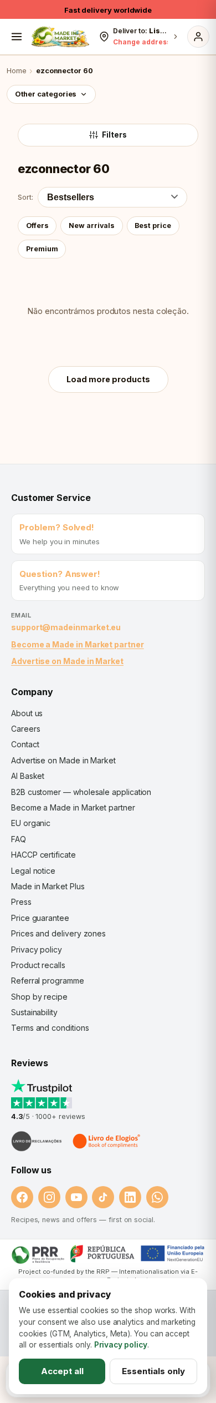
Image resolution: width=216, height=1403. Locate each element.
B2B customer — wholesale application (81, 792)
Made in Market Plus (48, 886)
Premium (42, 249)
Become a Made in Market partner (77, 644)
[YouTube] (76, 1197)
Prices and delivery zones (58, 933)
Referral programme (47, 980)
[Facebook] (22, 1197)
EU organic (30, 823)
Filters (114, 134)
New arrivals (92, 225)
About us (27, 713)
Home (17, 71)
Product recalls (38, 965)
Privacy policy (36, 949)
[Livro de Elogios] (107, 1141)
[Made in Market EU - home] (60, 36)
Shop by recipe (39, 996)
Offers (37, 225)
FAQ (18, 839)
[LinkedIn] (130, 1197)
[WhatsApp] (157, 1197)
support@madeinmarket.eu (66, 627)
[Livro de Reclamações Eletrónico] (36, 1141)
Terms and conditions (50, 1027)
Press (21, 901)
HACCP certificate (43, 854)
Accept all (62, 1371)
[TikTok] (103, 1197)
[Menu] (17, 37)
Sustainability (34, 1012)
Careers (25, 728)
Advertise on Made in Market (67, 661)
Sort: (25, 197)
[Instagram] (49, 1197)
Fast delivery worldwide (108, 10)
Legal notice (33, 870)
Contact (25, 744)
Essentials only (153, 1371)
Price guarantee (40, 918)
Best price (153, 225)
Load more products (108, 379)
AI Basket (27, 776)
